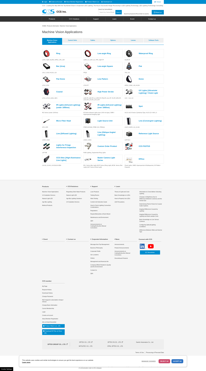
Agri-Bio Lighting (47, 202)
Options (113, 40)
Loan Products (94, 192)
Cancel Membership (48, 308)
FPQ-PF (103, 98)
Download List (107, 2)
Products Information (53, 26)
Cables (92, 40)
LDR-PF (85, 98)
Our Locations (94, 254)
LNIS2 (89, 140)
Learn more (26, 362)
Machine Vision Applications (52, 41)
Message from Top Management (99, 244)
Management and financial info (99, 261)
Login (45, 2)
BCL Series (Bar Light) (90, 165)
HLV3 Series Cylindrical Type (137, 112)
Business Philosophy (96, 248)
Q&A (91, 221)
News (117, 239)
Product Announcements (122, 248)
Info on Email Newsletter (49, 322)
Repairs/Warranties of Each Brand (100, 214)
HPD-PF (118, 98)
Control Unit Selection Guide (98, 202)
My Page (44, 286)
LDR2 (44, 60)
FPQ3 (85, 72)
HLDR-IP (127, 60)
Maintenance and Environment (99, 217)
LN (134, 127)
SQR (47, 60)
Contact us (71, 239)
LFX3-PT (86, 85)
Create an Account (56, 2)
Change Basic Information (49, 305)
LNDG (85, 140)
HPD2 (126, 85)
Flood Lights (128, 165)
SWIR (134, 165)
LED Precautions (119, 202)
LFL (129, 72)
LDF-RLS (127, 140)
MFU (56, 98)
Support (94, 186)
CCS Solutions (72, 186)
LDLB (47, 72)
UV (132, 98)
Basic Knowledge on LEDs (122, 195)
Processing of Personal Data (155, 352)
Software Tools (153, 40)
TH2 (126, 72)
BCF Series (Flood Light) (94, 167)
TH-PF (113, 98)
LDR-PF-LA (92, 98)
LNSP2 (130, 127)
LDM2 (130, 85)
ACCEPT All (177, 361)
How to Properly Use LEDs (122, 198)
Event (45, 239)
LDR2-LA (86, 60)
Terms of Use (139, 352)
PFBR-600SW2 (87, 127)
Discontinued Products (121, 258)
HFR (46, 127)
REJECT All (164, 361)
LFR (60, 60)
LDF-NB (44, 152)
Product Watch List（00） (53, 326)
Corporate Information (99, 239)
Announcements (119, 244)
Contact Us (93, 270)
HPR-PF (98, 98)
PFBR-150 (96, 127)
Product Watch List (93, 2)
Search (118, 12)
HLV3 (126, 112)
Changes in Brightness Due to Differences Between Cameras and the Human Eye (150, 198)
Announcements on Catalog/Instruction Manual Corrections (98, 226)
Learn (117, 186)
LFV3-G (48, 98)
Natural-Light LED (47, 198)
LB (55, 72)
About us (158, 12)
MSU (52, 98)
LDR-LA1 (92, 60)
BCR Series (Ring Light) (104, 165)
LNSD (44, 140)
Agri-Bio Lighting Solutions (74, 198)
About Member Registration (74, 2)
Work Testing (94, 198)
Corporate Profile (95, 251)
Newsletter (151, 252)
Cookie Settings (6, 369)
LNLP (126, 127)
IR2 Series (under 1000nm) (50, 112)
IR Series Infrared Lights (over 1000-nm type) (96, 112)
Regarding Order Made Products (75, 192)
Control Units (72, 40)
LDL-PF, (109, 98)
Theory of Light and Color (122, 192)
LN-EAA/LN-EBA (56, 165)
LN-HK (138, 127)
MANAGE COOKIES (149, 361)
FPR (97, 60)
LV (156, 112)
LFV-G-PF (97, 100)
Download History (47, 293)
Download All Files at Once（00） (52, 332)
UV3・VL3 (128, 98)
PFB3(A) (102, 127)
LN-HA (49, 165)
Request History (47, 289)
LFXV (43, 85)
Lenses (133, 40)
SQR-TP (101, 60)
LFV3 (43, 98)
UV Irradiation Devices (48, 195)
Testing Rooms (94, 195)
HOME (44, 26)
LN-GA (44, 165)
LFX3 (47, 85)
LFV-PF (91, 100)
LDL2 (43, 72)
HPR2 (56, 60)
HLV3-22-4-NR (150, 112)
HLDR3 (52, 60)
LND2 (48, 140)
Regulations (94, 210)
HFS (43, 127)
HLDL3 (52, 72)
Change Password (47, 296)
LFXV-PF (86, 100)
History (92, 258)
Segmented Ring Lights (99, 152)
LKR (63, 60)
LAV (134, 85)
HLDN (138, 85)
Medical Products (47, 205)
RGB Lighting (87, 152)
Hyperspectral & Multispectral (145, 165)
